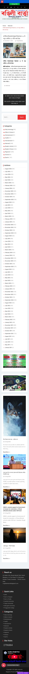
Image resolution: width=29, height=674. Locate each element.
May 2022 (7, 311)
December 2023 (9, 258)
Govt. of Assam (8, 597)
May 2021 (7, 344)
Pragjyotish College (9, 607)
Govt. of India (7, 599)
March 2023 (8, 283)
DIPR (5, 594)
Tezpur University (8, 603)
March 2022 (8, 316)
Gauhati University (9, 601)
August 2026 (8, 168)
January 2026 (8, 188)
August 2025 (8, 202)
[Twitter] (7, 7)
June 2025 (7, 208)
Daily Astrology (9, 129)
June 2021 (7, 342)
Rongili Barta (20, 40)
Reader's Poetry (9, 149)
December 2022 (9, 291)
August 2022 (8, 303)
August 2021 (8, 336)
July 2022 (7, 305)
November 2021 (9, 328)
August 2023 (8, 269)
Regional (7, 152)
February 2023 (8, 286)
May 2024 (7, 244)
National (8, 85)
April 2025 (7, 213)
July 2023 (7, 272)
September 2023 (9, 266)
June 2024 (7, 241)
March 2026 (8, 182)
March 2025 (8, 216)
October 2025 (8, 196)
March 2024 (8, 249)
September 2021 (9, 333)
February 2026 (8, 185)
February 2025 (8, 219)
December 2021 (9, 325)
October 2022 (8, 297)
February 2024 (8, 252)
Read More (6, 452)
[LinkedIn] (17, 7)
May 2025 (7, 210)
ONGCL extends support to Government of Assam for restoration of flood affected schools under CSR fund (14, 509)
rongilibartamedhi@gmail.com (10, 583)
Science (7, 154)
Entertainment (8, 135)
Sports (7, 157)
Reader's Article (9, 146)
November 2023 (9, 261)
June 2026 (7, 174)
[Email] (24, 7)
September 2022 (9, 300)
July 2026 (7, 171)
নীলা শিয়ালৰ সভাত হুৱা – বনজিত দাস (10, 439)
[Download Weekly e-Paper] (3, 665)
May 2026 (7, 177)
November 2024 (9, 227)
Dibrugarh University (9, 605)
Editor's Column (9, 132)
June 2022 (7, 308)
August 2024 (8, 236)
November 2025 (9, 194)
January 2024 (8, 255)
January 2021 (8, 347)
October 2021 (8, 330)
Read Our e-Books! (23, 673)
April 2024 (7, 247)
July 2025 (7, 205)
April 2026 (7, 180)
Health (7, 138)
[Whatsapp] (21, 7)
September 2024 (9, 233)
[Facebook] (4, 7)
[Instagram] (14, 7)
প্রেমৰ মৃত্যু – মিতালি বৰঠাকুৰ (9, 546)
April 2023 (7, 280)
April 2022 (7, 314)
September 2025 (9, 199)
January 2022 (8, 322)
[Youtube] (11, 7)
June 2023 (7, 275)
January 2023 (8, 289)
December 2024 (9, 224)
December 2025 (9, 191)
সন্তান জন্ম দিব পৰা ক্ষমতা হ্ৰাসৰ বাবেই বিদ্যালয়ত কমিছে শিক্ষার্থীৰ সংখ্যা (14, 473)
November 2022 (9, 294)
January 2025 (8, 222)
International (8, 140)
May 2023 (7, 277)
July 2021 (7, 339)
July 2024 (7, 238)
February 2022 (8, 319)
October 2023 (8, 263)
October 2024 (8, 230)
